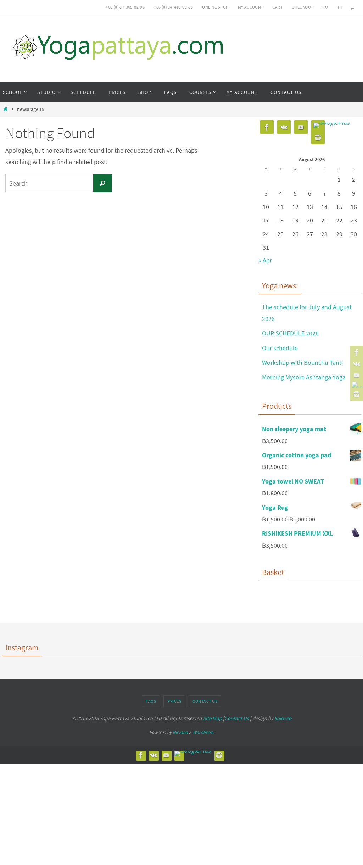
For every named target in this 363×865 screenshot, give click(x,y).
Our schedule (280, 348)
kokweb (282, 718)
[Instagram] (355, 394)
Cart (278, 7)
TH (339, 7)
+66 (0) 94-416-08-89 (173, 7)
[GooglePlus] (355, 385)
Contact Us (204, 701)
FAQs (151, 701)
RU (325, 7)
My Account (250, 7)
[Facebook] (355, 352)
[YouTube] (355, 375)
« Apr (265, 260)
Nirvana (180, 732)
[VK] (355, 364)
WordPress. (203, 732)
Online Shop (215, 7)
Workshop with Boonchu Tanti (302, 362)
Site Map (212, 718)
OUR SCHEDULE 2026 (290, 333)
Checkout (302, 7)
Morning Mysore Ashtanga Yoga (304, 377)
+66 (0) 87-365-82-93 (125, 7)
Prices (174, 701)
